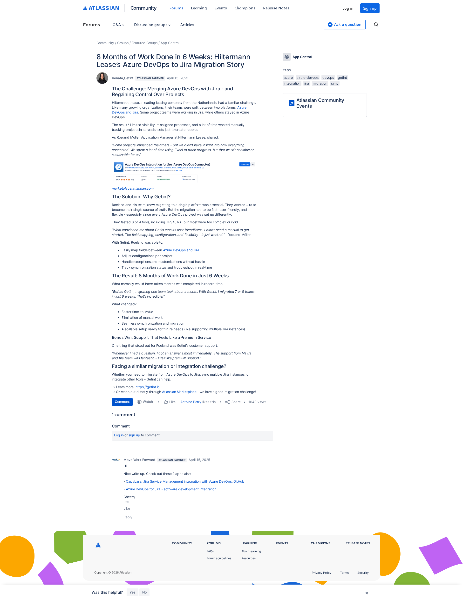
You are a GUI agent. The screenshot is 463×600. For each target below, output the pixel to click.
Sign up (370, 8)
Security (363, 572)
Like (126, 508)
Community (143, 7)
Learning (199, 7)
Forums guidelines (219, 558)
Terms (344, 572)
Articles (187, 24)
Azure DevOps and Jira (181, 250)
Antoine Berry (190, 402)
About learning (251, 551)
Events (221, 7)
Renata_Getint (122, 78)
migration (320, 83)
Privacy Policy (321, 572)
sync (335, 83)
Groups (123, 43)
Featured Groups (145, 43)
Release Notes (276, 7)
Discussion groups (151, 24)
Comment (122, 402)
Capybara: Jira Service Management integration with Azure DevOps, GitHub (185, 481)
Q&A (117, 24)
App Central (170, 43)
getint (342, 77)
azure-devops (308, 77)
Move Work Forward (139, 460)
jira (306, 83)
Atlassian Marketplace (179, 392)
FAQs (210, 551)
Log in (348, 8)
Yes (132, 592)
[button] (184, 172)
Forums (176, 7)
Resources (248, 558)
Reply (127, 517)
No (144, 592)
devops (328, 77)
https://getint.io (147, 387)
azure (288, 77)
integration (292, 83)
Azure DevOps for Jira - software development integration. (171, 489)
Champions (245, 7)
